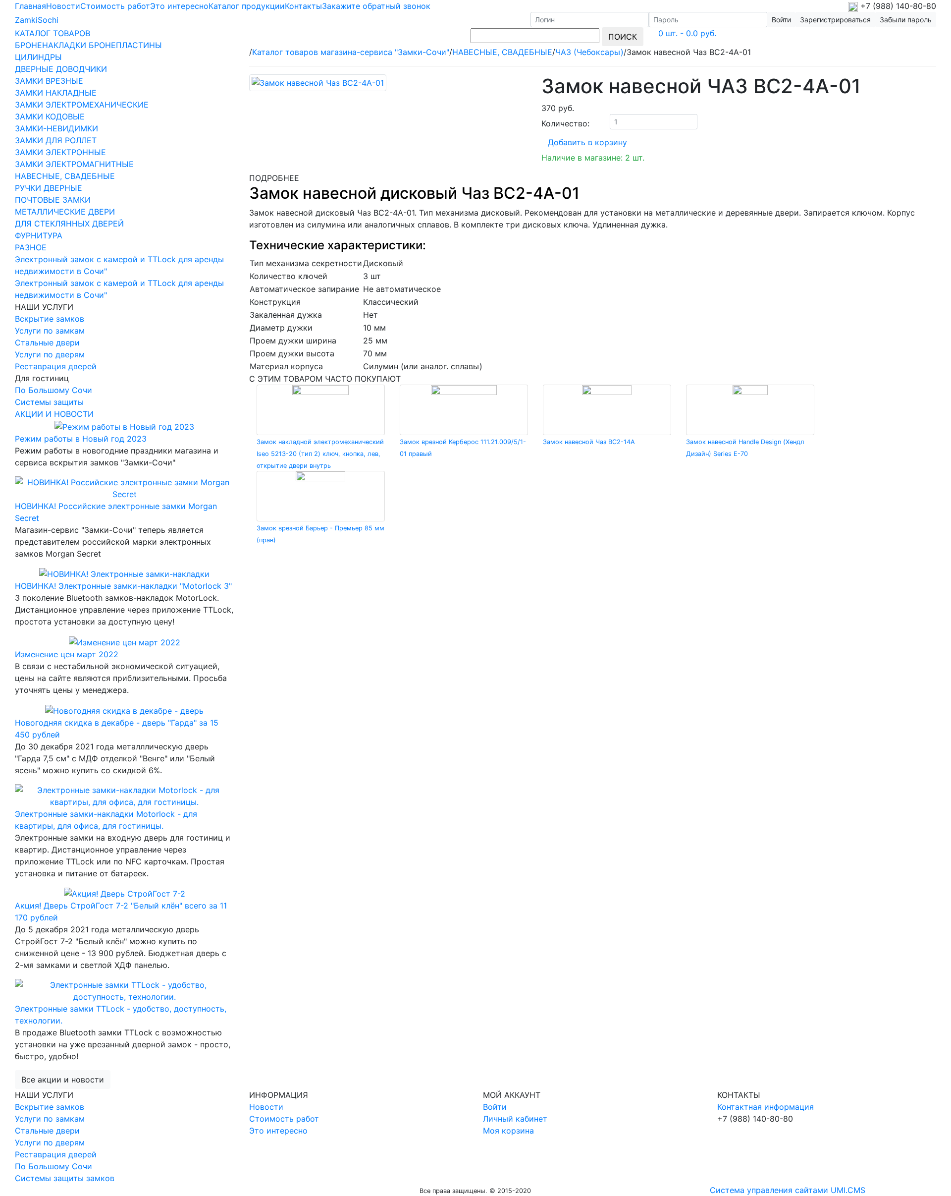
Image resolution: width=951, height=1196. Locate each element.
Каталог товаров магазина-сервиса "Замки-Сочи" (350, 52)
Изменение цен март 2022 (66, 654)
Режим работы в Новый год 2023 (81, 439)
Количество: (565, 123)
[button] (835, 19)
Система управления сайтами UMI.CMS (787, 1190)
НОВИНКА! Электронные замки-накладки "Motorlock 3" (123, 586)
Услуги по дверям (50, 354)
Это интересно (179, 6)
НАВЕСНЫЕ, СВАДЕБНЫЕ (502, 52)
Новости (63, 6)
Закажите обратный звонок (376, 6)
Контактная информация (765, 1107)
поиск (622, 37)
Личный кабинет (515, 1119)
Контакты (303, 6)
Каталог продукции (247, 6)
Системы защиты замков (64, 1178)
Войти (495, 1107)
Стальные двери (47, 342)
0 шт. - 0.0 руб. (687, 33)
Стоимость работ (115, 6)
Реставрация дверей (56, 366)
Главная (30, 6)
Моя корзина (508, 1131)
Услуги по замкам (50, 331)
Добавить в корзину (587, 142)
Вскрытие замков (49, 319)
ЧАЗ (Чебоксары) (589, 52)
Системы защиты (49, 402)
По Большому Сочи (53, 390)
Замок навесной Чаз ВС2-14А (589, 442)
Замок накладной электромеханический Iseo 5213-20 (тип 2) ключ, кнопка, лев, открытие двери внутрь (320, 453)
